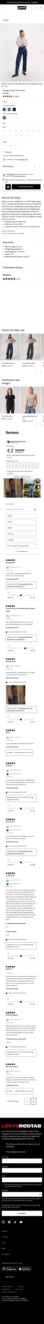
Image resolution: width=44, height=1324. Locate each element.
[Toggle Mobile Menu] (3, 8)
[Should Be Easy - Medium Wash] (4, 109)
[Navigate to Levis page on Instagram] (3, 1222)
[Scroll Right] (40, 371)
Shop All (5, 20)
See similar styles (23, 159)
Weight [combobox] (10, 528)
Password (5, 1190)
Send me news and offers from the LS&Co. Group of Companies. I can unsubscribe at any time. (23, 1185)
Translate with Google (12, 579)
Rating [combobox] (10, 516)
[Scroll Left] (36, 371)
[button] (8, 151)
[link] (23, 1286)
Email (4, 1176)
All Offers (34, 2)
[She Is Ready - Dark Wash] (4, 118)
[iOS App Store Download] (24, 1269)
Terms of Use (32, 1205)
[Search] (36, 8)
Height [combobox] (10, 522)
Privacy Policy (16, 1207)
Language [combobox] (11, 540)
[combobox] (22, 546)
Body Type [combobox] (11, 534)
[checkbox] (3, 1186)
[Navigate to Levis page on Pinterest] (9, 1222)
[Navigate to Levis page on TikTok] (15, 1222)
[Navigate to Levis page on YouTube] (21, 1222)
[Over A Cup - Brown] (14, 109)
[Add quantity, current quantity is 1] (39, 166)
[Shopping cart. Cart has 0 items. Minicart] (40, 8)
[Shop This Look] (3, 357)
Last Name (5, 1166)
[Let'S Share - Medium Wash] (9, 109)
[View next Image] (42, 52)
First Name (5, 1157)
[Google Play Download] (9, 1269)
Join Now (22, 1213)
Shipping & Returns (19, 176)
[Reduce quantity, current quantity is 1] (30, 166)
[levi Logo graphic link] (22, 8)
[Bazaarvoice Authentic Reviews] (16, 442)
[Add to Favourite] (8, 187)
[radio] (6, 132)
